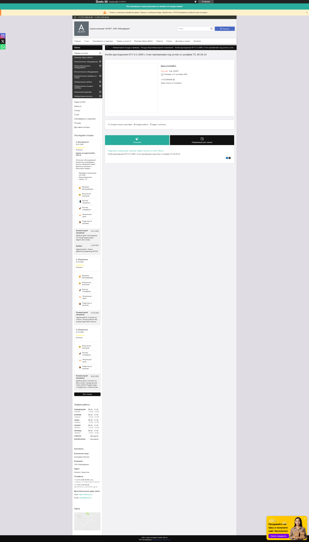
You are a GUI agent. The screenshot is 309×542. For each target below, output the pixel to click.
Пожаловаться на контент (161, 540)
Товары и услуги (122, 41)
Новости (159, 41)
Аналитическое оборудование (86, 62)
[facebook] (227, 158)
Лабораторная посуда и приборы (126, 48)
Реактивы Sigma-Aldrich (143, 41)
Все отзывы (87, 394)
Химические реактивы (83, 92)
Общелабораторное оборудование (82, 67)
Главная (77, 41)
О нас (86, 41)
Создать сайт (113, 2)
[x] (230, 158)
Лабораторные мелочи (83, 96)
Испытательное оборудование (86, 72)
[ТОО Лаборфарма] (81, 28)
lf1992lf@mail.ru (85, 498)
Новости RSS (79, 102)
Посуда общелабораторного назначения (157, 48)
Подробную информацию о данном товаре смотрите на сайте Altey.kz (136, 151)
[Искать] (211, 29)
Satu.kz (165, 537)
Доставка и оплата (183, 41)
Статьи (169, 41)
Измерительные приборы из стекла (85, 77)
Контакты (197, 41)
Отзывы (77, 123)
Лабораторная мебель (83, 82)
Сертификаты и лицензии (103, 41)
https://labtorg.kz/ (85, 494)
